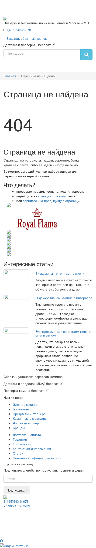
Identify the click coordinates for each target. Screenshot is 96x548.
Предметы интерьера (29, 413)
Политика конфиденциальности (37, 458)
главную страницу (52, 196)
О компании (22, 444)
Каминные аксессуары (30, 418)
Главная (9, 75)
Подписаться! (17, 490)
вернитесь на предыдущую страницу (51, 200)
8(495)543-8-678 (18, 29)
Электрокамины (25, 404)
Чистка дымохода (26, 423)
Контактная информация (32, 448)
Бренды (19, 427)
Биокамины (21, 409)
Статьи (18, 453)
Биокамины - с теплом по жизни (59, 273)
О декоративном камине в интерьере (63, 297)
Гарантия (20, 439)
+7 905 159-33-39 (16, 506)
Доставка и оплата (27, 434)
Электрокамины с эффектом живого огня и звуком (63, 333)
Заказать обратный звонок (27, 38)
